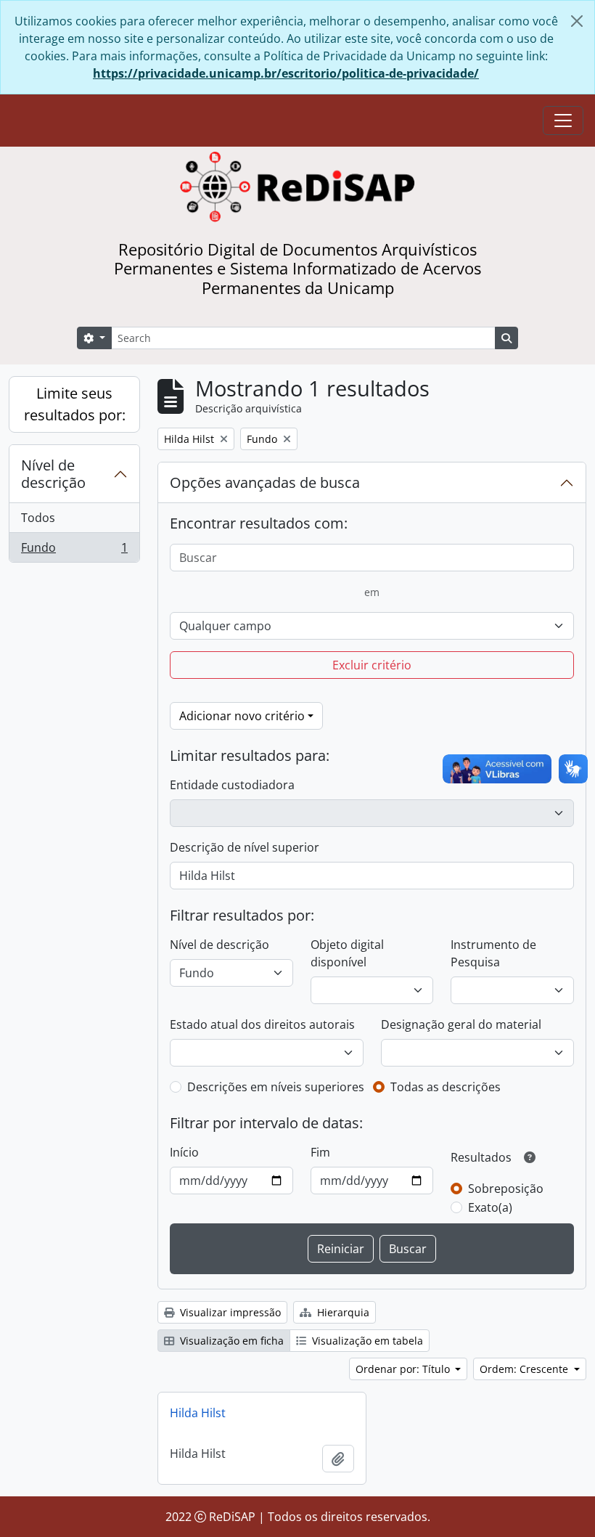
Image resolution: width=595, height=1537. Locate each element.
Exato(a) (490, 1207)
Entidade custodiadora (232, 785)
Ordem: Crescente (525, 1369)
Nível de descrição (53, 473)
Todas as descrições (445, 1087)
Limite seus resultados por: (75, 404)
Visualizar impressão (229, 1312)
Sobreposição (505, 1188)
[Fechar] (576, 21)
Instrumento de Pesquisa (493, 953)
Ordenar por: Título (404, 1369)
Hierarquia (341, 1312)
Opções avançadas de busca (265, 482)
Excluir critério (371, 665)
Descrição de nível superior (244, 847)
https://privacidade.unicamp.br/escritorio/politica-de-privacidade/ (286, 73)
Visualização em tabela (366, 1341)
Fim (320, 1152)
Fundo (74, 550)
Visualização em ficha (230, 1341)
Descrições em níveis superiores (275, 1087)
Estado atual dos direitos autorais (262, 1024)
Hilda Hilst (198, 1413)
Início (184, 1152)
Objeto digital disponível (347, 953)
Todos (38, 518)
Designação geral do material (461, 1024)
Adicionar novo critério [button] (242, 716)
